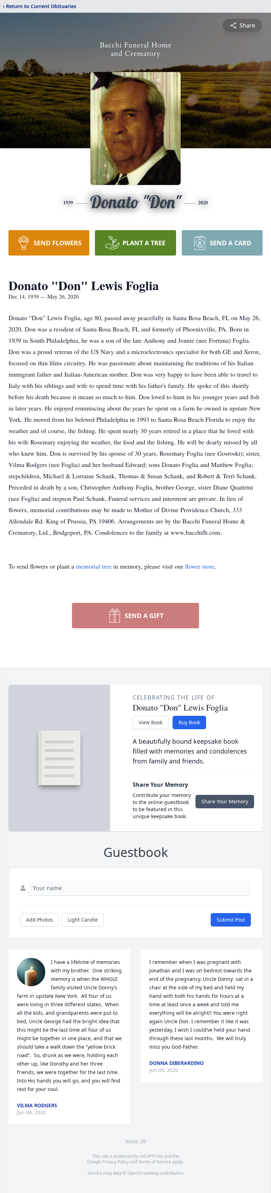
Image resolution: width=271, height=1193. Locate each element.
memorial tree (94, 566)
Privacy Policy (115, 1162)
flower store (200, 566)
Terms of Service (154, 1162)
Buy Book (189, 722)
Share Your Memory (224, 801)
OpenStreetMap (143, 1173)
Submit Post (231, 919)
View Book (150, 722)
